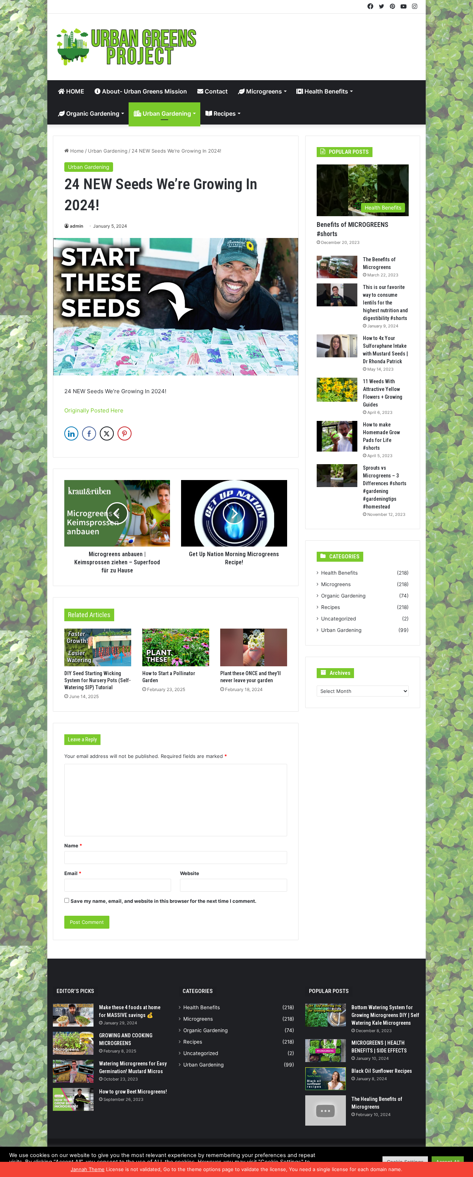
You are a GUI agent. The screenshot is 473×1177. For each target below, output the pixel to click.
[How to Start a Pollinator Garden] (175, 647)
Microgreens (263, 91)
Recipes (224, 113)
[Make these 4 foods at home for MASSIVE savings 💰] (73, 1015)
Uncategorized (338, 619)
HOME (74, 91)
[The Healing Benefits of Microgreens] (325, 1110)
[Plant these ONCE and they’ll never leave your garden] (253, 647)
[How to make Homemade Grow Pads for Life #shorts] (337, 436)
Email (72, 873)
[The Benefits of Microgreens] (337, 267)
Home (76, 151)
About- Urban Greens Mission (144, 91)
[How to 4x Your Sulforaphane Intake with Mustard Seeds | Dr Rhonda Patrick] (337, 345)
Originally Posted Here (93, 410)
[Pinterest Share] (125, 433)
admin (76, 226)
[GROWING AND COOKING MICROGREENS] (73, 1043)
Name (73, 845)
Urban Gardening (166, 113)
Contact (215, 91)
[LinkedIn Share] (71, 433)
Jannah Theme (88, 1169)
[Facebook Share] (89, 433)
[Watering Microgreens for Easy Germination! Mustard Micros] (73, 1071)
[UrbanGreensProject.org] (127, 46)
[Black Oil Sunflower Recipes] (325, 1078)
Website (189, 873)
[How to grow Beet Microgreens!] (73, 1099)
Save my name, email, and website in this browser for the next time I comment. (163, 901)
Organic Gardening (92, 113)
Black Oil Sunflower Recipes (381, 1071)
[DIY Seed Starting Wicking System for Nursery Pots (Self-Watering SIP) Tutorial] (97, 647)
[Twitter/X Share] (107, 433)
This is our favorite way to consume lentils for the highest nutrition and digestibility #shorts (385, 302)
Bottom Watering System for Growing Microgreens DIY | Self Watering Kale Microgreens (385, 1015)
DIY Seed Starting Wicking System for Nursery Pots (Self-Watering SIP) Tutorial (97, 680)
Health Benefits (325, 91)
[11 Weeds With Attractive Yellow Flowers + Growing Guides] (337, 389)
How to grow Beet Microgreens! (133, 1092)
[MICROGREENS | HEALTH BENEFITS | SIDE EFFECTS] (325, 1050)
